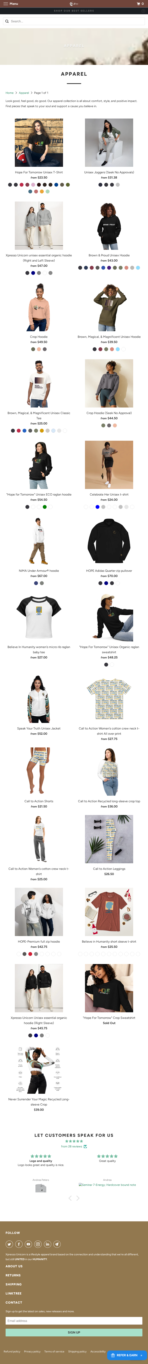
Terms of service (54, 1351)
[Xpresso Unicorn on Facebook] (19, 1244)
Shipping (14, 1284)
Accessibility (98, 1351)
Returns (13, 1275)
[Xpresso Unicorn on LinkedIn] (48, 1244)
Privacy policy (32, 1351)
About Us (14, 1266)
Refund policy (12, 1351)
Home (10, 93)
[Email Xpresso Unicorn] (57, 1244)
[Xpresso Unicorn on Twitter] (10, 1244)
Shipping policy (77, 1351)
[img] (73, 1141)
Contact (14, 1302)
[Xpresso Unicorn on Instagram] (38, 1244)
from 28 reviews (71, 1146)
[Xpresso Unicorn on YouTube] (29, 1244)
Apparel (24, 93)
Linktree (14, 1293)
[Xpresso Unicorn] (74, 4)
